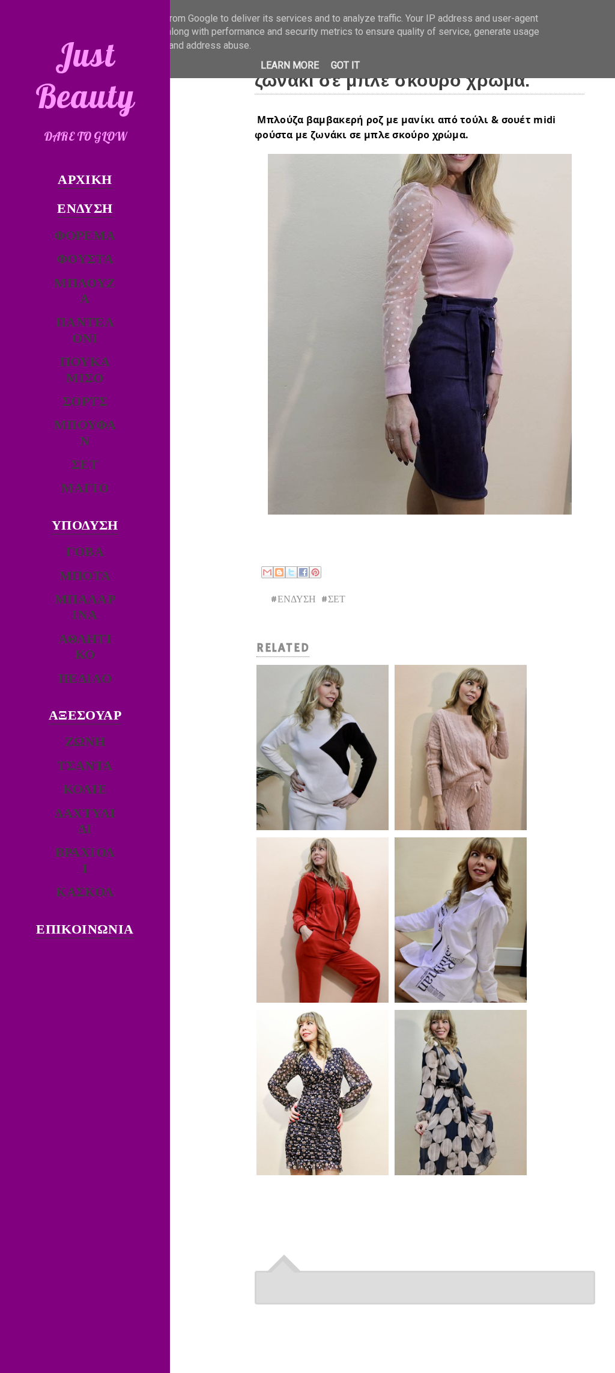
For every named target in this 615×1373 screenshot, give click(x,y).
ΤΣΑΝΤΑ (84, 767)
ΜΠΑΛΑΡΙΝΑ (85, 608)
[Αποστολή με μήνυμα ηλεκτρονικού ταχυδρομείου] (267, 572)
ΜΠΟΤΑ (85, 577)
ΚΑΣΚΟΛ (85, 893)
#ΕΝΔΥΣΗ (293, 600)
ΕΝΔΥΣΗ (84, 209)
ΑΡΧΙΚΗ (85, 181)
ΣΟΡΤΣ (85, 402)
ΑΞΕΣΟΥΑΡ (85, 716)
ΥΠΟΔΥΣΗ (85, 526)
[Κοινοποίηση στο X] (291, 572)
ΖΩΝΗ (85, 743)
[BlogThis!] (279, 572)
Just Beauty (85, 75)
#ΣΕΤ (333, 600)
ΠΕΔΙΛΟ (85, 679)
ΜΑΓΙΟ (85, 489)
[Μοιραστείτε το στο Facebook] (303, 572)
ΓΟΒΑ (85, 553)
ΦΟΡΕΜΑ (84, 236)
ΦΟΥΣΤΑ (85, 260)
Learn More (290, 65)
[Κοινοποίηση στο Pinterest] (315, 572)
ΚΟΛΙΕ (85, 790)
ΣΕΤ (84, 465)
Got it (345, 65)
